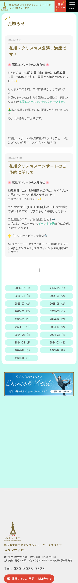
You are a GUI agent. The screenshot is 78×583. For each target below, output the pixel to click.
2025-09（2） (58, 295)
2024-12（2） (58, 319)
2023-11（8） (23, 358)
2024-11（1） (23, 327)
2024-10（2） (58, 327)
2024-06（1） (23, 334)
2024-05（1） (58, 334)
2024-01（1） (23, 350)
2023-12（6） (58, 350)
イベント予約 (46, 223)
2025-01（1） (23, 319)
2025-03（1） (58, 311)
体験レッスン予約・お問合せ (30, 579)
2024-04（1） (23, 342)
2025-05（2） (23, 311)
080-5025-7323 (29, 568)
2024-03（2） (58, 342)
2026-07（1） (23, 288)
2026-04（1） (23, 295)
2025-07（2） (23, 303)
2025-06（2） (58, 303)
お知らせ (16, 23)
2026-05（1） (58, 288)
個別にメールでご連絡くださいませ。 (43, 101)
